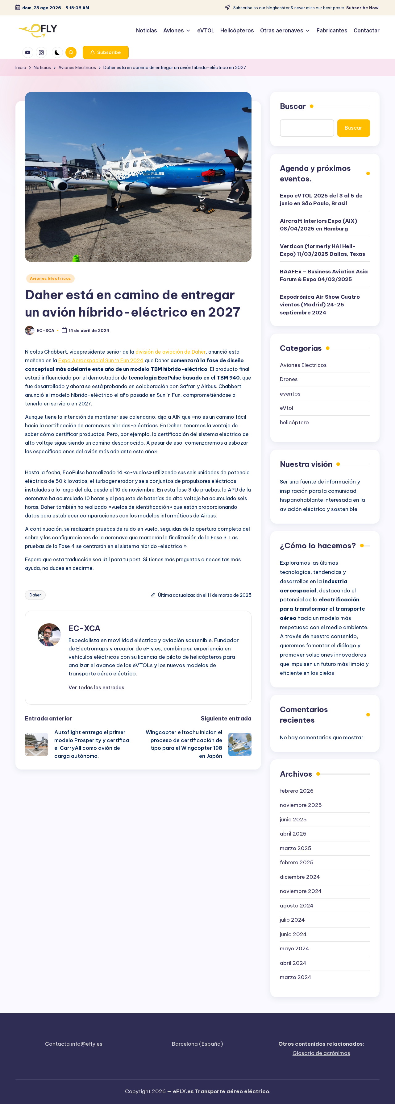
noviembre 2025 (301, 805)
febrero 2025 (297, 862)
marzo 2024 (295, 977)
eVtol (286, 408)
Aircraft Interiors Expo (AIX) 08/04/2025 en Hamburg (318, 225)
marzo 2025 (295, 848)
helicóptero (294, 422)
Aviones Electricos (50, 278)
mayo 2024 (294, 948)
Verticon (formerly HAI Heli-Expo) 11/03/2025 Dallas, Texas (322, 250)
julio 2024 (292, 919)
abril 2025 (293, 833)
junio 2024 (293, 934)
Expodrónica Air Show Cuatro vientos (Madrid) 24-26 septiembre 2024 (320, 304)
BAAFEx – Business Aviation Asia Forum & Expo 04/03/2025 (324, 275)
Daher (35, 594)
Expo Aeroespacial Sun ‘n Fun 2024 (100, 360)
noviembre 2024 (301, 891)
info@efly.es (86, 1043)
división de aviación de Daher (170, 352)
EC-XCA (84, 628)
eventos (290, 393)
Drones (289, 379)
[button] (106, 52)
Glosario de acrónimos (321, 1053)
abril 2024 (293, 963)
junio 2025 (293, 819)
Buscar (293, 106)
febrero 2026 (297, 790)
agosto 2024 (297, 905)
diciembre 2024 (300, 877)
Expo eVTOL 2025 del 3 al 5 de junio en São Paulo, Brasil (321, 199)
